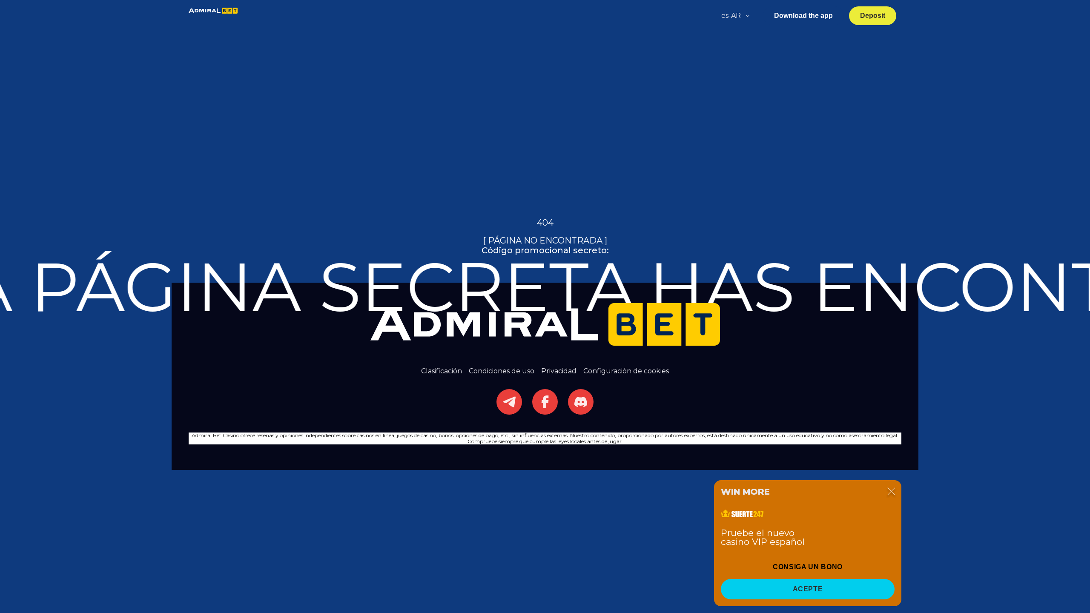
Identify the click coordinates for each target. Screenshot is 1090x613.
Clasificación (441, 371)
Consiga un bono (808, 566)
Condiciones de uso (501, 371)
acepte (808, 589)
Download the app (803, 15)
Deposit (872, 15)
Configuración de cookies (626, 371)
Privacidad (559, 371)
